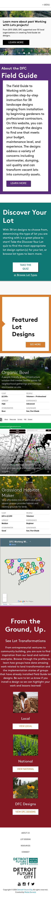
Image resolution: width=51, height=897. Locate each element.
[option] (25, 27)
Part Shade (34, 411)
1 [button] (19, 52)
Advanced (30, 403)
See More (35, 345)
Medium (5, 523)
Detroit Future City (24, 890)
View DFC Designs (25, 812)
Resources (25, 846)
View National (25, 769)
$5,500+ (5, 396)
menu (46, 4)
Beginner (30, 523)
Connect (25, 852)
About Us (25, 833)
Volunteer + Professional (36, 396)
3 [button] (29, 52)
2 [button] (24, 52)
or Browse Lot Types (25, 275)
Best (4, 411)
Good (4, 530)
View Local (25, 726)
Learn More (16, 42)
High (3, 403)
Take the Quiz (25, 267)
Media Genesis (30, 892)
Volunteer (30, 516)
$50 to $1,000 (7, 516)
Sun (27, 411)
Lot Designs (25, 839)
